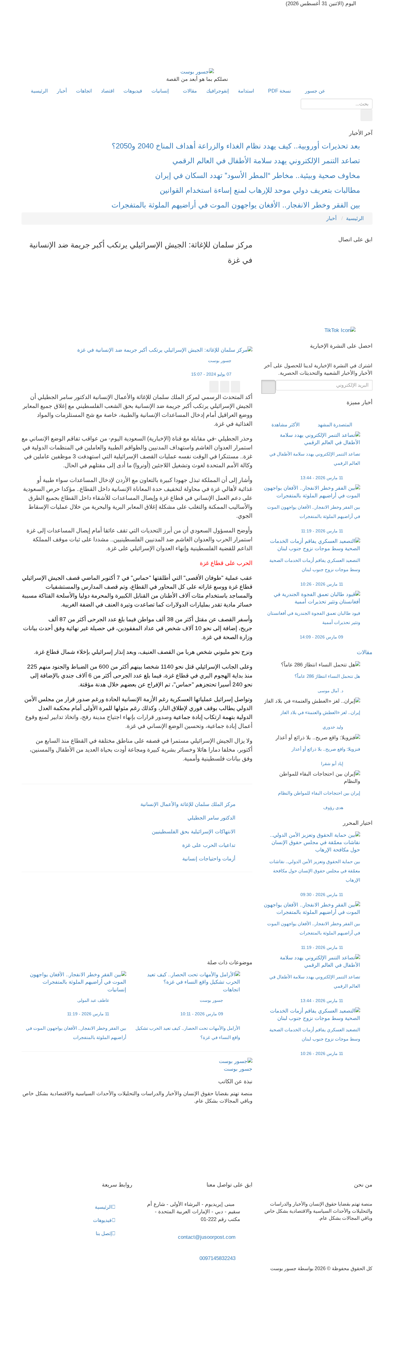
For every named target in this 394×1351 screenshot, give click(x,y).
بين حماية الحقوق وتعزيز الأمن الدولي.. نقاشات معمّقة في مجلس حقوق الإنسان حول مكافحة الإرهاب (314, 871)
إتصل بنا (104, 1233)
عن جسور (314, 90)
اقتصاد (107, 90)
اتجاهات (84, 90)
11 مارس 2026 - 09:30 (321, 894)
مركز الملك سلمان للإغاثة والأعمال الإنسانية (187, 804)
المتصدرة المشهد (335, 424)
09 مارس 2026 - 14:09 (321, 636)
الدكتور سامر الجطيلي (211, 818)
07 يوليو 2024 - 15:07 (212, 374)
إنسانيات (160, 90)
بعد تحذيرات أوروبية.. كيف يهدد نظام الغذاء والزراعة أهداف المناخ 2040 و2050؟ (236, 146)
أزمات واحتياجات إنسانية (208, 859)
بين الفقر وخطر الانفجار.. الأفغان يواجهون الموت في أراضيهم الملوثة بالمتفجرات (235, 205)
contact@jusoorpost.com (206, 1237)
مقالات (189, 90)
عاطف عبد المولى (93, 1000)
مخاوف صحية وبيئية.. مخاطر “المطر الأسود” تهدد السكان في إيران (257, 175)
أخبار (62, 90)
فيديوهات (132, 90)
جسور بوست (220, 360)
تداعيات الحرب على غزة (208, 845)
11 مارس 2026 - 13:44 (321, 477)
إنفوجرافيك (217, 90)
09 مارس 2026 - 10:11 (201, 1013)
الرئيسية (39, 90)
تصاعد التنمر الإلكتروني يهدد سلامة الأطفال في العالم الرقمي (266, 160)
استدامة (246, 90)
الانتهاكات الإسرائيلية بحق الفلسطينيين (193, 832)
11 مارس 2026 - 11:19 (88, 1013)
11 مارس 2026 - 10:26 (321, 584)
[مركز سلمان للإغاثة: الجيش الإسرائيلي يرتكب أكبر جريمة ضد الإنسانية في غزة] (131, 285)
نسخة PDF (279, 90)
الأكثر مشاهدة (285, 424)
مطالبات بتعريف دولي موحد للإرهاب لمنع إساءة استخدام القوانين (260, 190)
